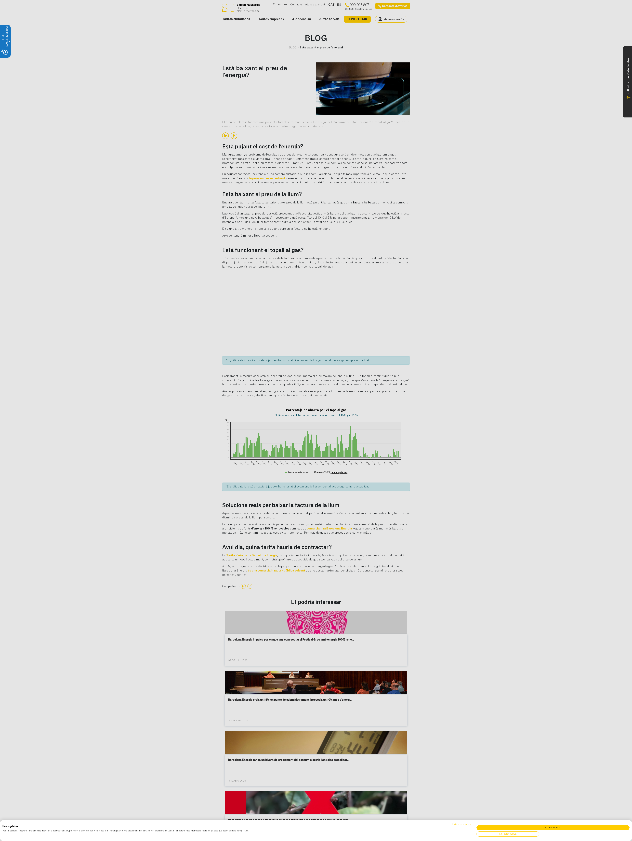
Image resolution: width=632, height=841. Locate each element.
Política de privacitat (462, 824)
